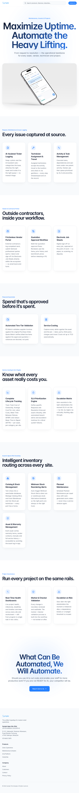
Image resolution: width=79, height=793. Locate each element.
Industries (5, 757)
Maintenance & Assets (9, 751)
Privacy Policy (6, 775)
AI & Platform (6, 754)
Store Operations (7, 747)
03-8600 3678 (6, 738)
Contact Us (73, 3)
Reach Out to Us (38, 689)
